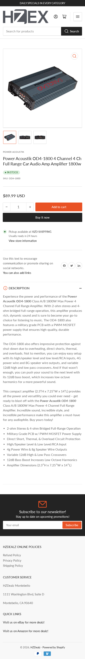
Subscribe (72, 525)
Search (74, 31)
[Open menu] (77, 16)
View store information (23, 240)
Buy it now (42, 217)
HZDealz (35, 647)
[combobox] (42, 31)
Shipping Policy (13, 565)
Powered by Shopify (53, 647)
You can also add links (17, 272)
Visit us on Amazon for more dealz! (25, 631)
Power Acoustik (13, 151)
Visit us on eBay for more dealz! (23, 622)
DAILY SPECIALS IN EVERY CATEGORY (42, 3)
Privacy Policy (12, 560)
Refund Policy (12, 555)
